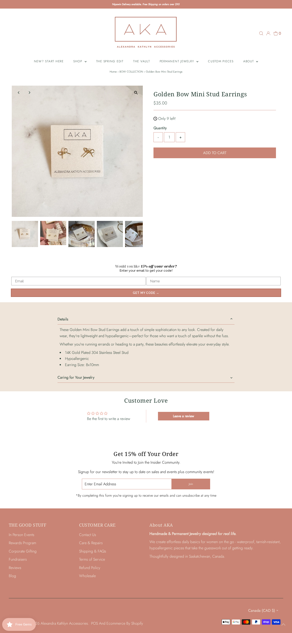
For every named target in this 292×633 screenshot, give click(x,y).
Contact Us (87, 535)
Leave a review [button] (183, 416)
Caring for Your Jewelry (76, 377)
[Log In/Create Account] (268, 33)
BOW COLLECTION (131, 72)
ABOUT (249, 61)
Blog (12, 576)
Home (113, 72)
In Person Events (21, 535)
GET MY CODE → (146, 293)
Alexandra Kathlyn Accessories (64, 623)
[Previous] (19, 92)
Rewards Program (22, 543)
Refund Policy (89, 567)
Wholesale (87, 576)
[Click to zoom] (136, 92)
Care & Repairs (91, 543)
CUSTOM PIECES (221, 61)
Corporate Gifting (23, 551)
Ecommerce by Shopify (124, 623)
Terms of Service (92, 559)
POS (94, 623)
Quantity (160, 128)
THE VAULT (141, 61)
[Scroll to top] (283, 624)
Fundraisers (18, 559)
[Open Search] (261, 33)
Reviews (15, 567)
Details (63, 319)
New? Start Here (49, 61)
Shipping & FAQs (92, 551)
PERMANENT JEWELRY (178, 61)
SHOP (78, 61)
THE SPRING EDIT (110, 61)
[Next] (29, 92)
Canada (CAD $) (261, 610)
